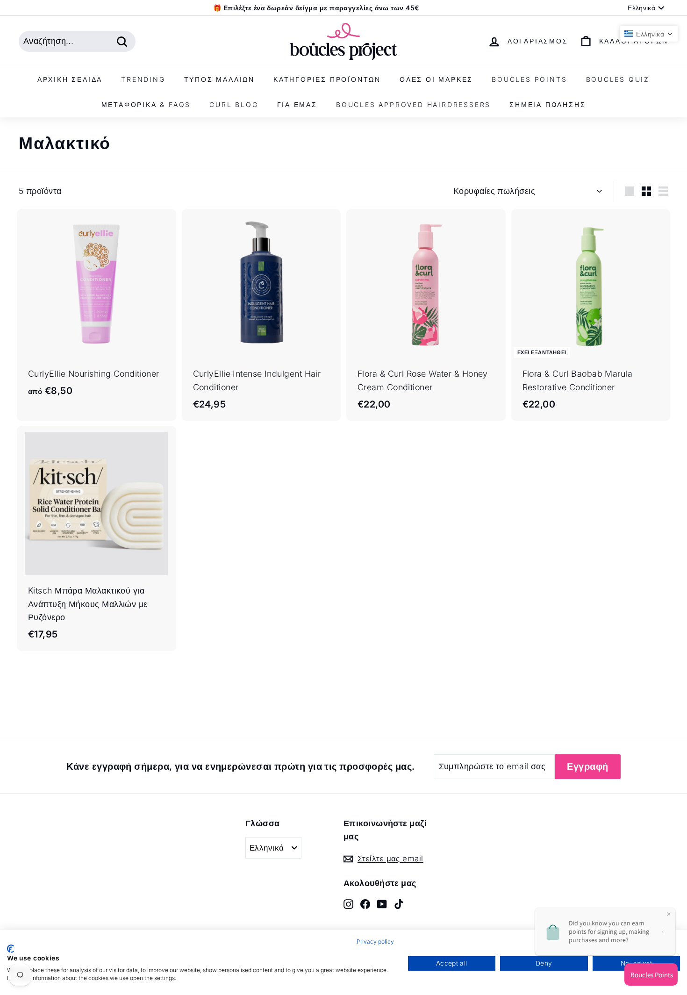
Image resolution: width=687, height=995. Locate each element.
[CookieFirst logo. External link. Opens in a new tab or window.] (10, 949)
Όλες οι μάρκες (436, 79)
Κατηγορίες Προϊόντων (327, 79)
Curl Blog (233, 104)
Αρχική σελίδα (69, 79)
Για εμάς (297, 104)
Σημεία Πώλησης (547, 104)
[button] (649, 34)
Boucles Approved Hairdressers (413, 104)
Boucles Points (529, 79)
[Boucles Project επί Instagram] (348, 903)
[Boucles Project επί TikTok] (399, 903)
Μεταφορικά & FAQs (146, 104)
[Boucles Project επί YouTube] (382, 903)
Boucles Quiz (618, 79)
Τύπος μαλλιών (219, 79)
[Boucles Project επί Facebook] (365, 903)
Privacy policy (375, 941)
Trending (143, 79)
